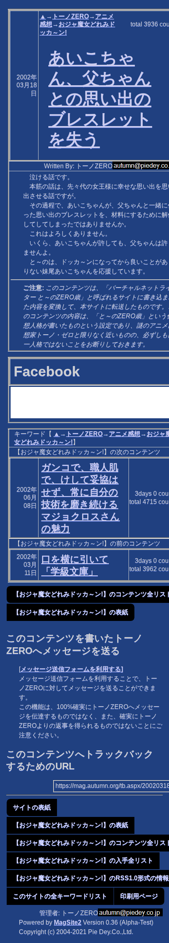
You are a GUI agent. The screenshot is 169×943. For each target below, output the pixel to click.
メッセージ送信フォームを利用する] (71, 669)
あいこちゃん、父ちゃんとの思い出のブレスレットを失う (100, 98)
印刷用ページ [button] (139, 896)
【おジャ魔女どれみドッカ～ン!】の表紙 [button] (70, 612)
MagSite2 (67, 922)
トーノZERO (70, 16)
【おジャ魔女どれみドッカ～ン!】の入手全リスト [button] (83, 860)
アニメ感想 (124, 433)
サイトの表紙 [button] (32, 807)
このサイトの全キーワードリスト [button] (60, 896)
